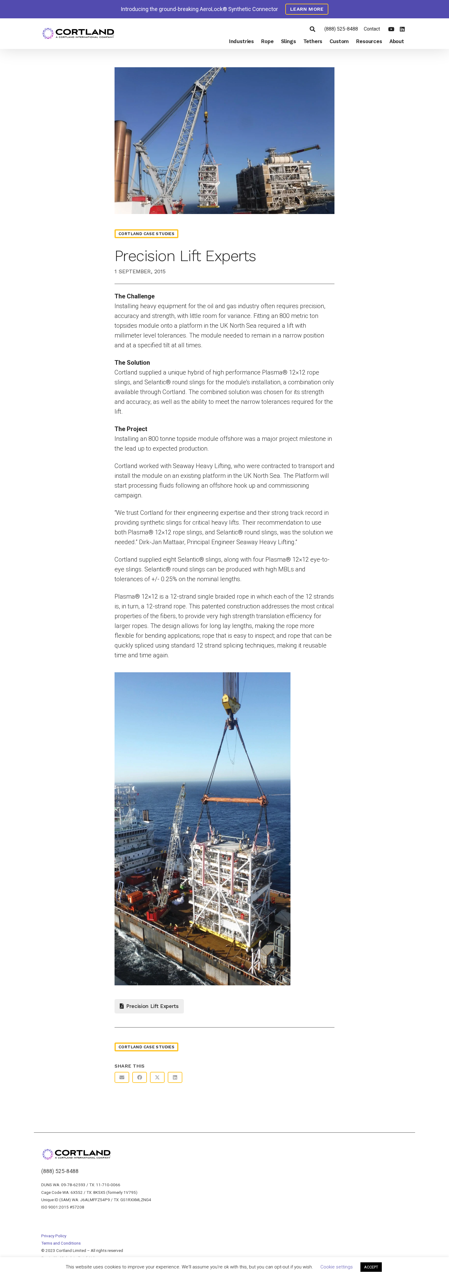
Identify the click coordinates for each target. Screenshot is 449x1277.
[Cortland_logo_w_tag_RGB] (78, 34)
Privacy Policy (53, 1236)
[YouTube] (391, 29)
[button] (312, 29)
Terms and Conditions (61, 1243)
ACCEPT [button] (371, 1267)
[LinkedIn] (402, 29)
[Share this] (139, 1077)
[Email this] (122, 1077)
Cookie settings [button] (336, 1267)
